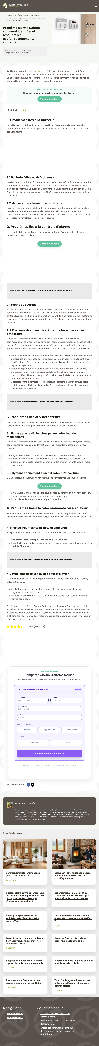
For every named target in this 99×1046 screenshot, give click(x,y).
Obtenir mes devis (49, 99)
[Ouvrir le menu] (95, 6)
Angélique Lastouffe (25, 803)
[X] (32, 785)
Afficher (23, 110)
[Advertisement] (49, 154)
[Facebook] (28, 785)
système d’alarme (37, 71)
